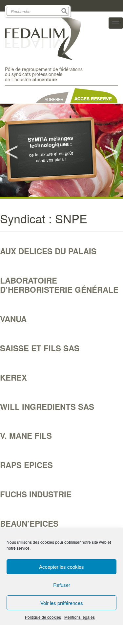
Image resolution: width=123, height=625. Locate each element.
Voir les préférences (61, 602)
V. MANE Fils (26, 435)
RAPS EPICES (26, 464)
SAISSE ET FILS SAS (39, 348)
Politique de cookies (43, 617)
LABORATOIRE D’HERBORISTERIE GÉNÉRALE (59, 285)
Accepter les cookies (61, 566)
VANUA (13, 318)
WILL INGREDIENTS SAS (47, 406)
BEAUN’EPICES (29, 523)
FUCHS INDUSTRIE (36, 494)
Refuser (61, 584)
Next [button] (111, 150)
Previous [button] (11, 150)
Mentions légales (79, 617)
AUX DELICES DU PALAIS (48, 251)
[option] (61, 150)
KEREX (13, 377)
